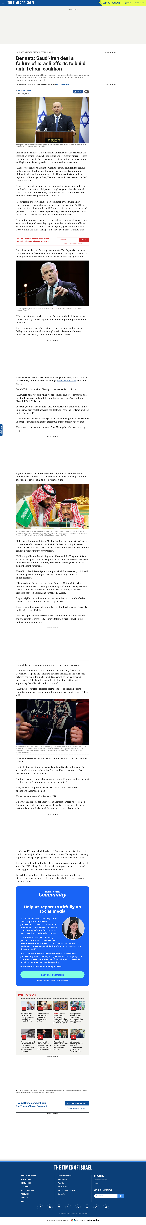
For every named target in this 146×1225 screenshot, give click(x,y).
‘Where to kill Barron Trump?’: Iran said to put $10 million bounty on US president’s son (44, 1045)
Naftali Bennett (82, 1090)
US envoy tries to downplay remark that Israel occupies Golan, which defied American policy (76, 1046)
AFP (29, 91)
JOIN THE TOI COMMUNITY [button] (76, 1103)
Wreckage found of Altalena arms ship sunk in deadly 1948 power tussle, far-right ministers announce (28, 1046)
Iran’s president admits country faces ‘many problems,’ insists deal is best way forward (76, 1018)
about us (61, 1183)
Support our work (52, 974)
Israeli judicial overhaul (47, 1092)
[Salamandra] (93, 1220)
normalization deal (66, 380)
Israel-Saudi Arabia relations (66, 1090)
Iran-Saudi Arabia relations (47, 1090)
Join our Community (113, 3)
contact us (61, 1194)
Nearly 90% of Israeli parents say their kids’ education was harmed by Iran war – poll (15, 1184)
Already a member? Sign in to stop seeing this (52, 980)
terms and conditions (65, 1176)
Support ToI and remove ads (134, 3)
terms (81, 243)
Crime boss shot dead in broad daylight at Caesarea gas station (43, 1017)
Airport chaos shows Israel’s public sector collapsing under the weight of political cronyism (60, 1018)
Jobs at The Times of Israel (67, 1190)
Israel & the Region (30, 1090)
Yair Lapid (20, 1092)
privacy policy (62, 1179)
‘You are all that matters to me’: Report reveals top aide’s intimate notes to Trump (27, 1017)
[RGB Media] (74, 1220)
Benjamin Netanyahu (32, 1092)
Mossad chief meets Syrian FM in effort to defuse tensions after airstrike (60, 1045)
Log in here (83, 1108)
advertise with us (63, 1187)
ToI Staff (21, 91)
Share (79, 92)
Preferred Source (62, 84)
